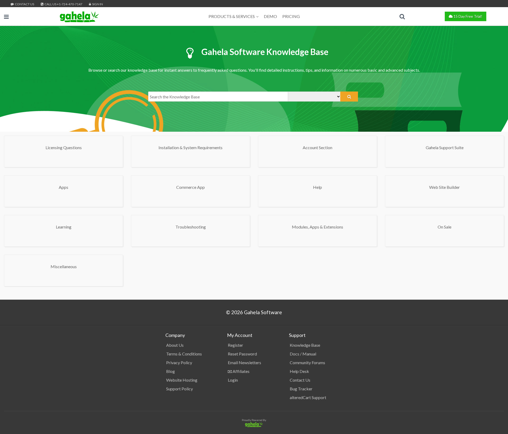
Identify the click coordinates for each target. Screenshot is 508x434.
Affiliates (241, 371)
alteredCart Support (308, 397)
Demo (270, 16)
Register (235, 345)
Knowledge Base (305, 345)
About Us (175, 345)
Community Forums (307, 362)
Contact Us (24, 4)
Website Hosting (181, 379)
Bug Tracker (301, 388)
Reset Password (242, 353)
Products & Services (231, 16)
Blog (170, 371)
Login (233, 379)
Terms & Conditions (184, 353)
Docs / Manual (303, 353)
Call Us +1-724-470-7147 (63, 4)
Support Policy (179, 388)
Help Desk (299, 371)
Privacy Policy (179, 362)
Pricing (291, 16)
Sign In (97, 4)
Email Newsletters (244, 362)
